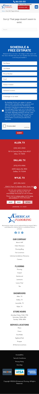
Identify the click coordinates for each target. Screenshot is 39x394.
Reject (19, 202)
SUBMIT (19, 133)
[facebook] (16, 233)
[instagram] (19, 233)
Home (3, 11)
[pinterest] (22, 233)
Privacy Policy (17, 114)
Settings (28, 202)
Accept (10, 202)
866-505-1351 (21, 2)
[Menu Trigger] (36, 7)
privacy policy (20, 196)
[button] (24, 7)
